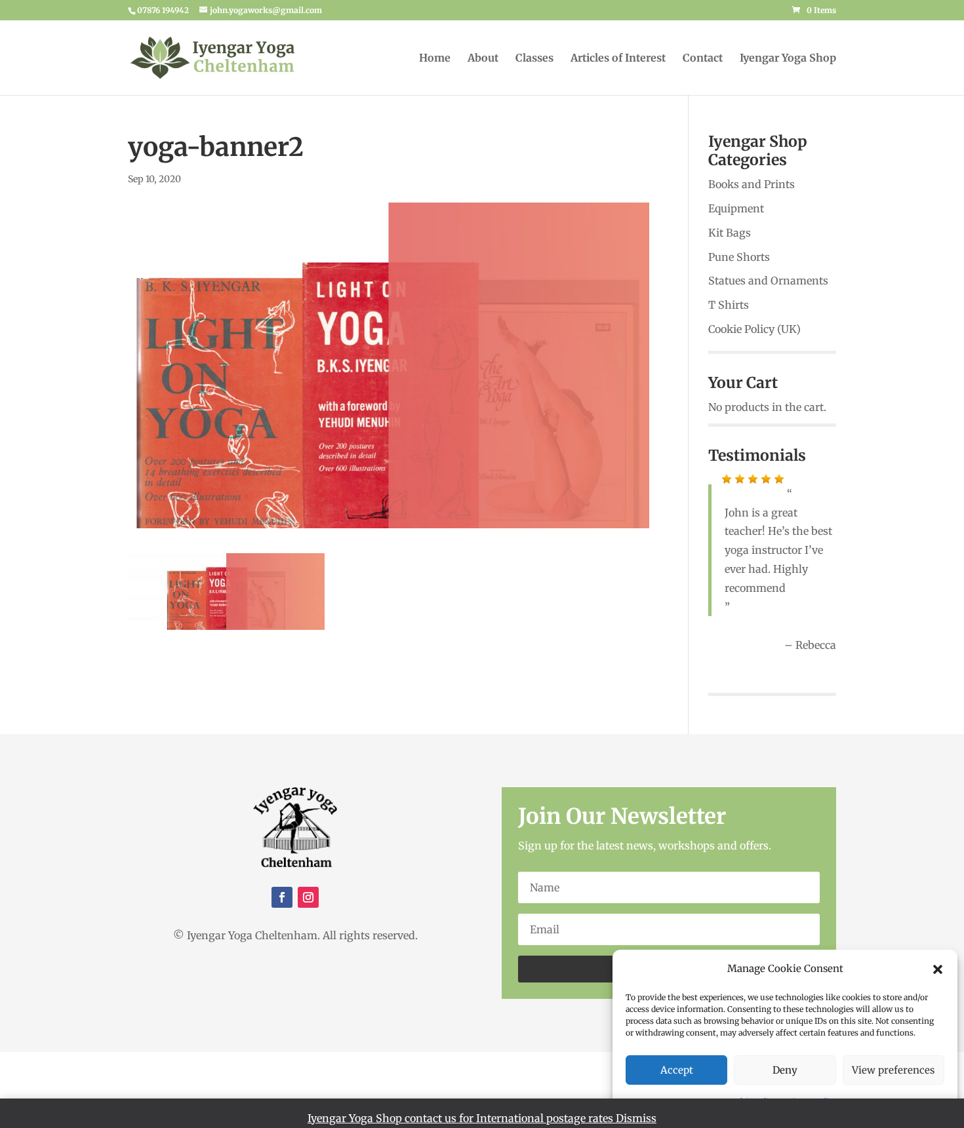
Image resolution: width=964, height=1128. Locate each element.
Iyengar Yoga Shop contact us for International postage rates (462, 1118)
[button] (937, 969)
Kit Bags (729, 232)
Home (435, 58)
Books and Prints (751, 184)
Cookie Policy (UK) (754, 329)
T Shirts (728, 304)
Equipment (736, 208)
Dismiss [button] (636, 1118)
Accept (676, 1070)
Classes (534, 58)
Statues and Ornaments (768, 280)
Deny (785, 1070)
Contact (703, 58)
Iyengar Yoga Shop (788, 58)
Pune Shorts (739, 256)
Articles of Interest (618, 58)
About (483, 58)
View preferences (893, 1070)
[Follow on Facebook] (281, 897)
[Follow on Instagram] (308, 897)
